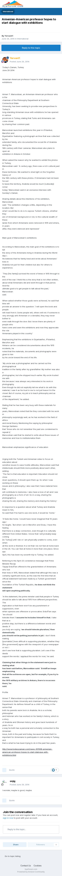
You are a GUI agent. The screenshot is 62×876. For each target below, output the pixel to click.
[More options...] (57, 60)
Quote (12, 770)
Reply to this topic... (16, 829)
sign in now (8, 818)
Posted (19, 61)
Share (15, 844)
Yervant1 (9, 36)
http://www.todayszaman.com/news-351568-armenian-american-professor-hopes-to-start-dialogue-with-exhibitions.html (27, 752)
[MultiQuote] (4, 770)
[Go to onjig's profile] (5, 783)
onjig (12, 781)
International (22, 39)
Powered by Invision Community (31, 872)
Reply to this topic (31, 48)
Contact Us (25, 865)
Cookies (38, 865)
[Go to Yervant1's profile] (5, 60)
